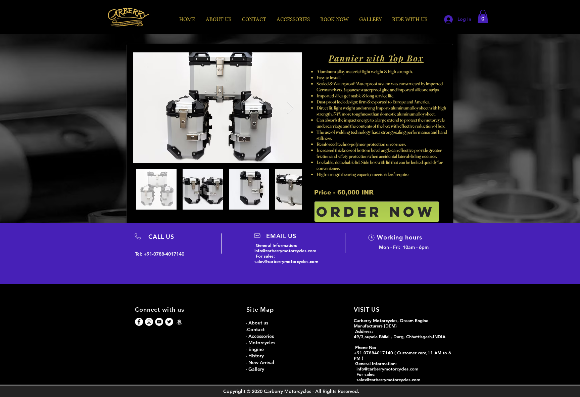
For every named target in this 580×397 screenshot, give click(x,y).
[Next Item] (290, 108)
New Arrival (261, 362)
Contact (255, 329)
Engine (256, 349)
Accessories (261, 336)
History (256, 356)
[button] (334, 19)
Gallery (256, 369)
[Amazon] (179, 322)
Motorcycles (262, 343)
